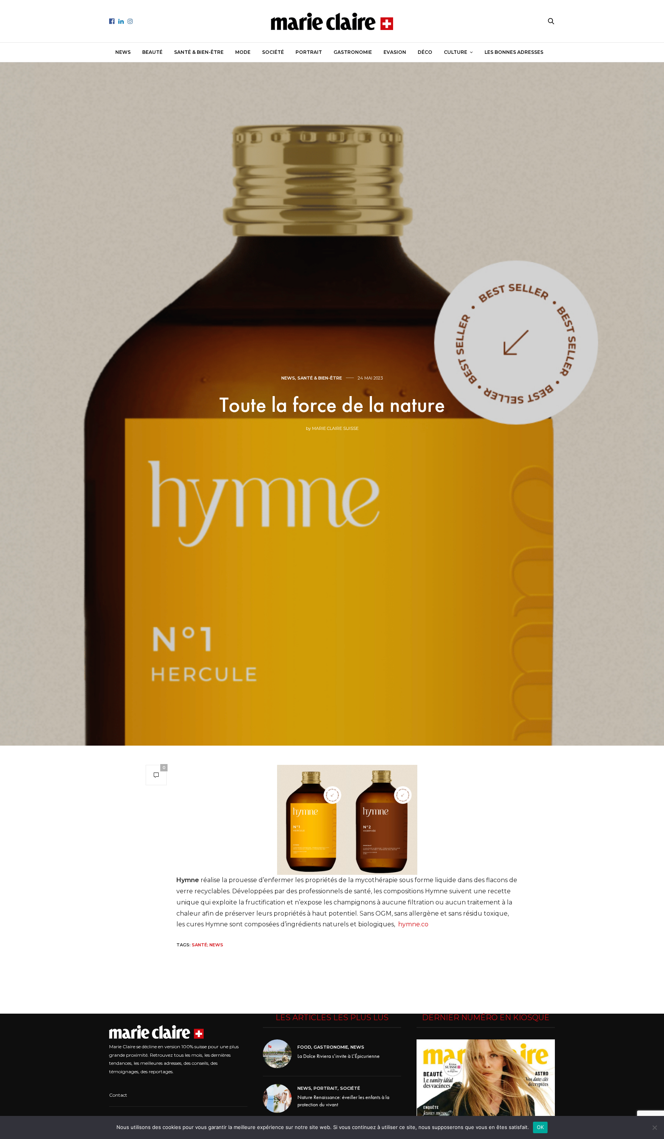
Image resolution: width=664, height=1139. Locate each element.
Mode (243, 52)
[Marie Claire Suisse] (332, 21)
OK (540, 1127)
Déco (425, 52)
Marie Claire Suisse (335, 428)
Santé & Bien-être (199, 52)
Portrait (308, 52)
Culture (455, 52)
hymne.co (413, 924)
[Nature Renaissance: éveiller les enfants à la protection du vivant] (280, 1098)
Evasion (394, 52)
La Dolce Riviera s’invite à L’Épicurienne (338, 1055)
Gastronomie (353, 52)
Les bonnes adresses (514, 52)
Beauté (152, 52)
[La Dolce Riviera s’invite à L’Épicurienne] (280, 1053)
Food (304, 1047)
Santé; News (207, 945)
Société (273, 52)
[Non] (654, 1127)
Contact (118, 1095)
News (123, 52)
